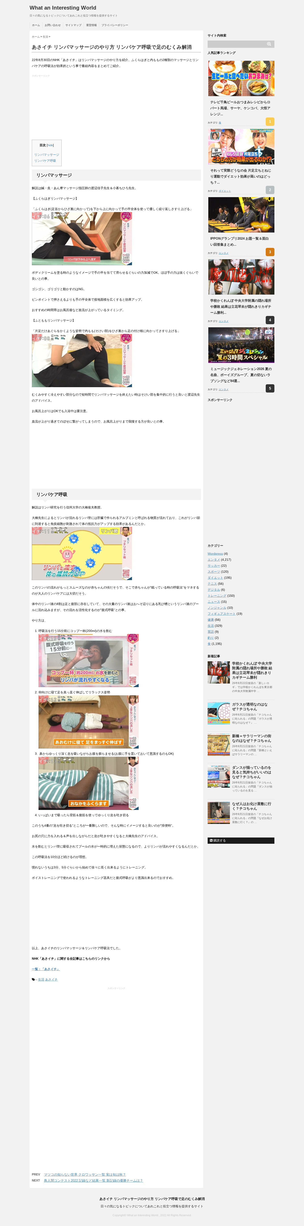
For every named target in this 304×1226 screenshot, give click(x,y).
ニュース (214, 601)
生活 (41, 979)
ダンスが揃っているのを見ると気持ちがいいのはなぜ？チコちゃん (251, 772)
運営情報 (91, 25)
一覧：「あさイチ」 (46, 969)
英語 (211, 631)
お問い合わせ (53, 25)
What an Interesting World (63, 8)
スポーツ (214, 571)
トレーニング (217, 595)
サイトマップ (73, 25)
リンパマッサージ (46, 154)
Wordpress (215, 553)
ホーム (36, 25)
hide (50, 145)
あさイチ (51, 979)
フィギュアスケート (222, 613)
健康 (211, 619)
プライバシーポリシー (114, 25)
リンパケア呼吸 (45, 160)
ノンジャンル (217, 607)
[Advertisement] (117, 108)
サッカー (214, 565)
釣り (211, 637)
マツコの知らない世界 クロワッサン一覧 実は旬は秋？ (85, 1174)
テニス (212, 583)
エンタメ (224, 253)
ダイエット (225, 191)
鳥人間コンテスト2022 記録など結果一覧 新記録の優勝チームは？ (93, 1180)
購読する (219, 840)
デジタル (214, 589)
